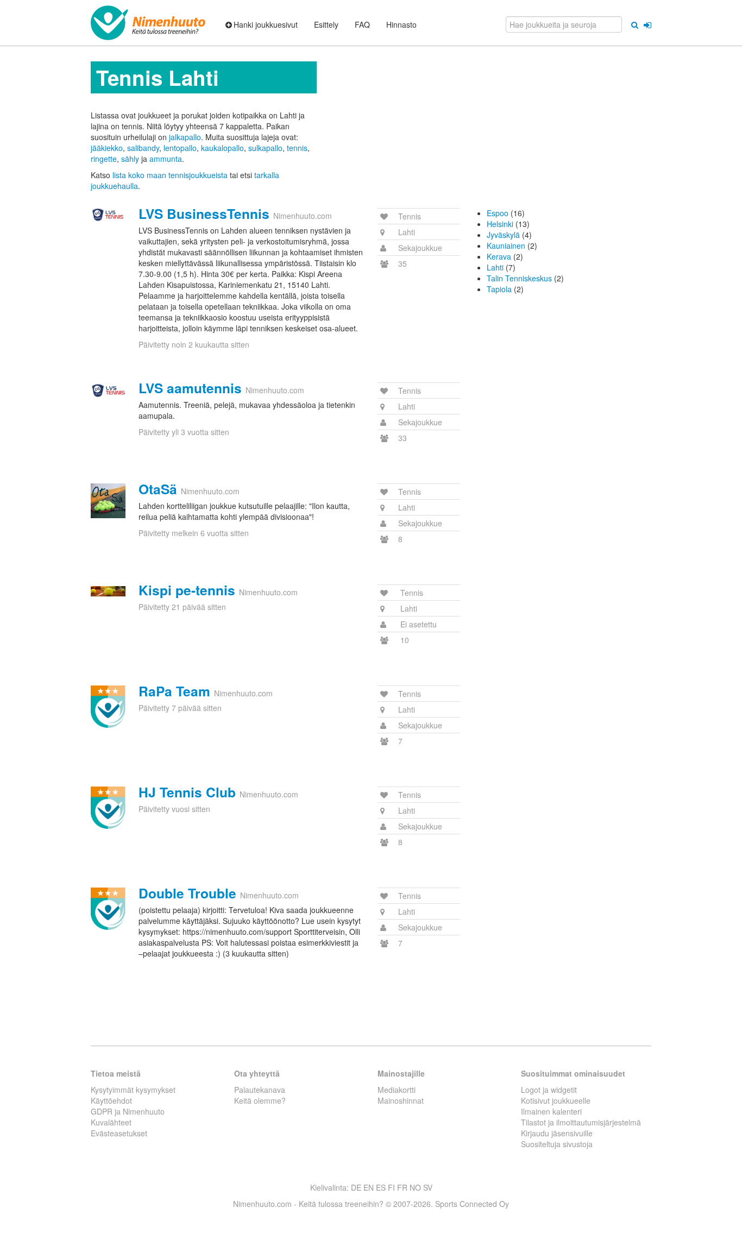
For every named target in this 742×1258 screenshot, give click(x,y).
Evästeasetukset (119, 1133)
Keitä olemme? (260, 1100)
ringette (104, 158)
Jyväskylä (503, 234)
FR (402, 1187)
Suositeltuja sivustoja (557, 1144)
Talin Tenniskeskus (519, 278)
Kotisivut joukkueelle (555, 1100)
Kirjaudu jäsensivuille (557, 1133)
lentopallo (180, 147)
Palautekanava (259, 1089)
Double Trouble (187, 893)
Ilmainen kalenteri (551, 1111)
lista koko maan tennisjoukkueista (170, 174)
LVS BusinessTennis (204, 213)
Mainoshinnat (401, 1100)
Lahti (495, 267)
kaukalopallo (222, 147)
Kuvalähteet (111, 1122)
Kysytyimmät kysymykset (133, 1089)
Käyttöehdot (111, 1100)
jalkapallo (185, 136)
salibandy (143, 147)
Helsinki (500, 223)
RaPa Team (174, 691)
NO (415, 1187)
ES (381, 1187)
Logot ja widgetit (549, 1089)
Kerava (499, 256)
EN (368, 1187)
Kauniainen (506, 245)
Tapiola (499, 289)
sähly (130, 158)
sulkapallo (265, 147)
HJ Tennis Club (187, 792)
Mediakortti (397, 1089)
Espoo (497, 212)
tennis (297, 147)
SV (427, 1187)
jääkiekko (107, 147)
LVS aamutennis (190, 388)
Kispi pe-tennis (187, 590)
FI (391, 1187)
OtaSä (158, 489)
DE (356, 1187)
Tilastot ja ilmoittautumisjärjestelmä (581, 1122)
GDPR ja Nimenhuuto (128, 1111)
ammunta (165, 158)
